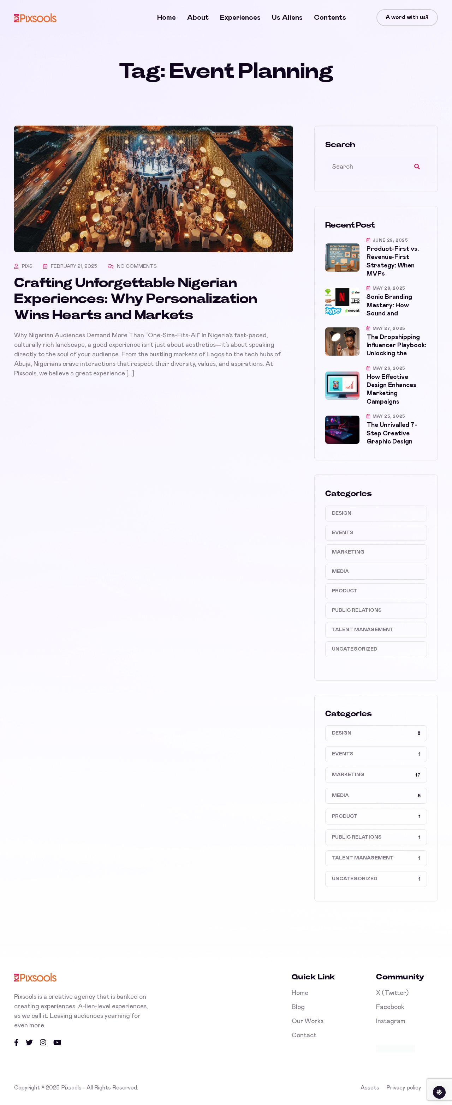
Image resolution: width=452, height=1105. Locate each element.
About (198, 17)
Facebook (390, 1007)
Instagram (390, 1021)
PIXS (27, 266)
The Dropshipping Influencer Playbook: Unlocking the (396, 345)
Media (340, 571)
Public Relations (356, 610)
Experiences (240, 17)
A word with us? (407, 17)
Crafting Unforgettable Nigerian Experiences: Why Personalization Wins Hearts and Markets (135, 299)
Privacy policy (403, 1088)
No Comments (137, 266)
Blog (298, 1007)
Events (342, 532)
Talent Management (363, 629)
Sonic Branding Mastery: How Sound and (389, 305)
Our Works (307, 1021)
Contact (304, 1035)
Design (341, 513)
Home (166, 17)
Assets (370, 1088)
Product (344, 590)
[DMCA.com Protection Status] (395, 1048)
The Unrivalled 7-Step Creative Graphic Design (392, 433)
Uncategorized (354, 649)
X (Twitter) (392, 993)
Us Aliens (287, 17)
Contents (330, 17)
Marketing (348, 552)
